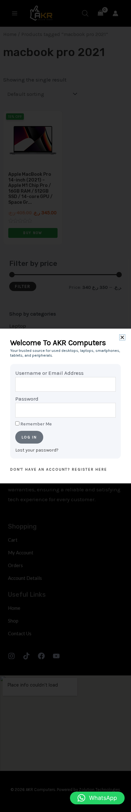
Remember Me (35, 424)
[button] (97, 798)
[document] (65, 406)
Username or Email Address (49, 373)
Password (26, 398)
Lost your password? (37, 450)
